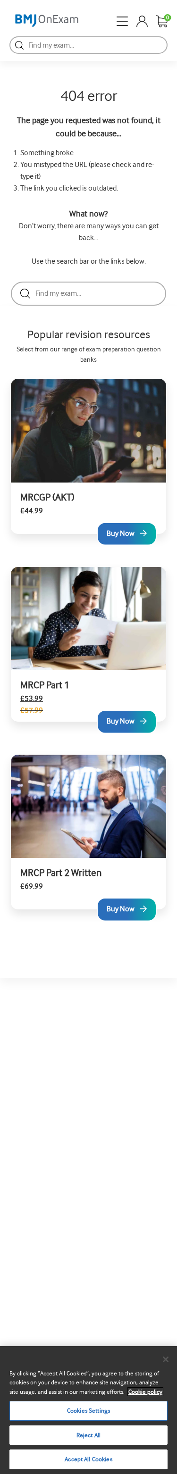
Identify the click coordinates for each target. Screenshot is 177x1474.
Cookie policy (145, 1391)
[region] (88, 1410)
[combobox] (88, 45)
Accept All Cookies (88, 1459)
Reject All (88, 1435)
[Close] (165, 1359)
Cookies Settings (88, 1410)
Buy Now (121, 533)
